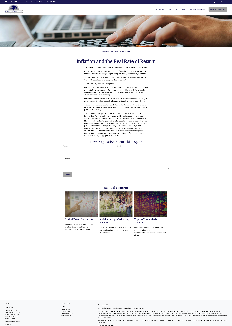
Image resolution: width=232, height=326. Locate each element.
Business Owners (66, 315)
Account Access (220, 2)
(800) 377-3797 (51, 2)
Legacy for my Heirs (67, 313)
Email (119, 146)
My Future (64, 307)
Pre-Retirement (65, 309)
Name (65, 146)
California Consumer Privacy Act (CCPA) (158, 320)
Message (66, 158)
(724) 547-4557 (13, 316)
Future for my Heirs (66, 311)
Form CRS (105, 305)
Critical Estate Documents (79, 219)
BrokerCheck (139, 308)
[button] (159, 9)
